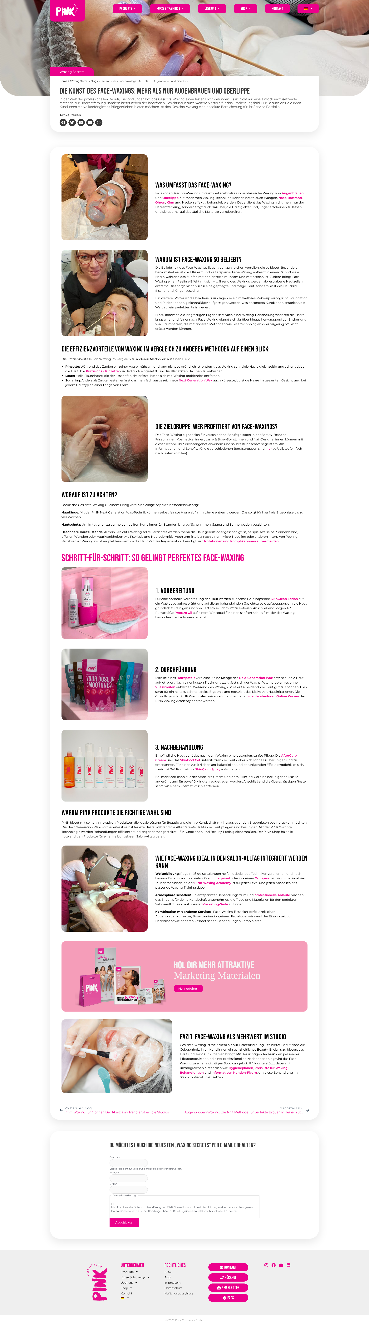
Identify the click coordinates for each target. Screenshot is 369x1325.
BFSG (168, 1272)
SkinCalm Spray (207, 769)
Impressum (173, 1282)
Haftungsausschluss (179, 1293)
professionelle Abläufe (272, 895)
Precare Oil (183, 613)
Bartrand (295, 198)
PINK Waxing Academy (212, 883)
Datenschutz (173, 1288)
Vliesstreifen (165, 687)
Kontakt (277, 8)
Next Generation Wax (195, 380)
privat (225, 878)
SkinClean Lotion (284, 599)
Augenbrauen (293, 193)
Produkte (125, 8)
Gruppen (262, 878)
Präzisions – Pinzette (102, 371)
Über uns (210, 8)
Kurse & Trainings (168, 8)
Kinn (170, 202)
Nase (282, 198)
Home (63, 81)
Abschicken (124, 1222)
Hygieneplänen (241, 1068)
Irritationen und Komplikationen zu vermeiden (241, 541)
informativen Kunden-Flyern (234, 1072)
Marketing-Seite (215, 904)
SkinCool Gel (190, 760)
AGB (167, 1277)
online (214, 878)
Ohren (160, 202)
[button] (63, 122)
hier (268, 448)
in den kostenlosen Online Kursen (272, 696)
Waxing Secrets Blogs (84, 81)
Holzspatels (186, 678)
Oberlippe (170, 198)
